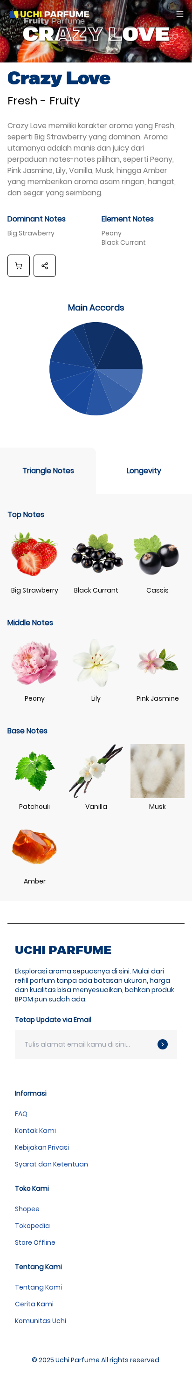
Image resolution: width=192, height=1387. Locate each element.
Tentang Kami (38, 1287)
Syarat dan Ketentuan (51, 1164)
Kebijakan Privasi (42, 1147)
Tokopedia (32, 1225)
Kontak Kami (35, 1130)
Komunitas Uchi (40, 1320)
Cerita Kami (34, 1304)
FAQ (21, 1113)
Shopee (27, 1209)
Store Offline (35, 1242)
